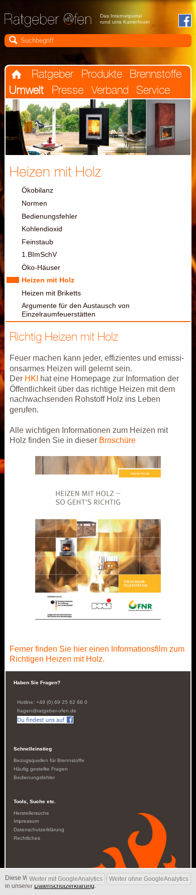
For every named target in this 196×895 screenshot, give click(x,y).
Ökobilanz (37, 190)
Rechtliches (27, 838)
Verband (110, 90)
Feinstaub (37, 242)
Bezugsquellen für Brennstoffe (49, 760)
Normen (34, 203)
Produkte (101, 74)
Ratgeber (52, 74)
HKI (32, 378)
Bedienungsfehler (49, 216)
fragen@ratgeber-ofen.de (46, 710)
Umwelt (26, 90)
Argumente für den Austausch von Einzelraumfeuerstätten (76, 310)
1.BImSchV (39, 254)
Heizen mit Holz (48, 280)
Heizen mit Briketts (51, 293)
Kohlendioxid (42, 229)
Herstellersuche (31, 813)
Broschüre (117, 440)
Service (153, 90)
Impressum (26, 821)
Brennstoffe (155, 74)
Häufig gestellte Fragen (41, 769)
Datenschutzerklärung (39, 829)
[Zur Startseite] (48, 23)
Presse (67, 90)
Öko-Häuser (41, 267)
